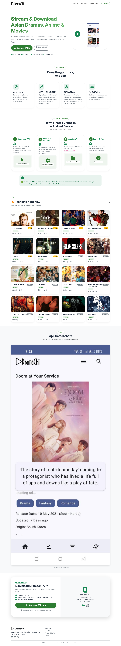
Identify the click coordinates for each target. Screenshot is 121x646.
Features (75, 4)
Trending (83, 4)
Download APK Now (37, 605)
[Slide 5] (65, 563)
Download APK (23, 48)
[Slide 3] (59, 563)
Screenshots (93, 4)
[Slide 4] (62, 563)
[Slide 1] (52, 563)
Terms (47, 635)
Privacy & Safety (50, 633)
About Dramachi (50, 631)
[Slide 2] (55, 563)
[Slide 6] (68, 563)
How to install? (43, 47)
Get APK (106, 4)
